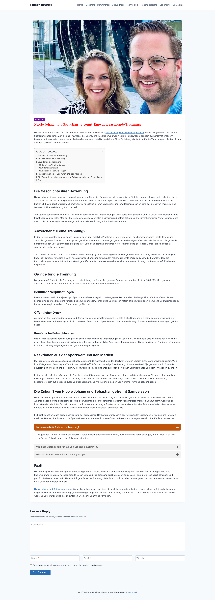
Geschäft (90, 5)
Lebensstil (165, 5)
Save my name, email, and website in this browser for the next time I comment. (68, 565)
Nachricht (39, 119)
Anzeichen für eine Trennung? (52, 158)
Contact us (178, 5)
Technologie (132, 5)
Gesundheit (118, 5)
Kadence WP (130, 592)
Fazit (40, 180)
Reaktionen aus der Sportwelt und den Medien (60, 174)
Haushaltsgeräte (149, 5)
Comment (37, 524)
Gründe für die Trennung (49, 162)
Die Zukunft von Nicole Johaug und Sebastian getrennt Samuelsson (70, 177)
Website (140, 558)
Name (35, 558)
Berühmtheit (103, 5)
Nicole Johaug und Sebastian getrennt (125, 132)
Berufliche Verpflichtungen (53, 165)
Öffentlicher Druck (50, 168)
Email (87, 558)
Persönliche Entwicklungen (54, 171)
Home (80, 5)
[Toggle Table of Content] (99, 152)
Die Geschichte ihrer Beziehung (52, 155)
